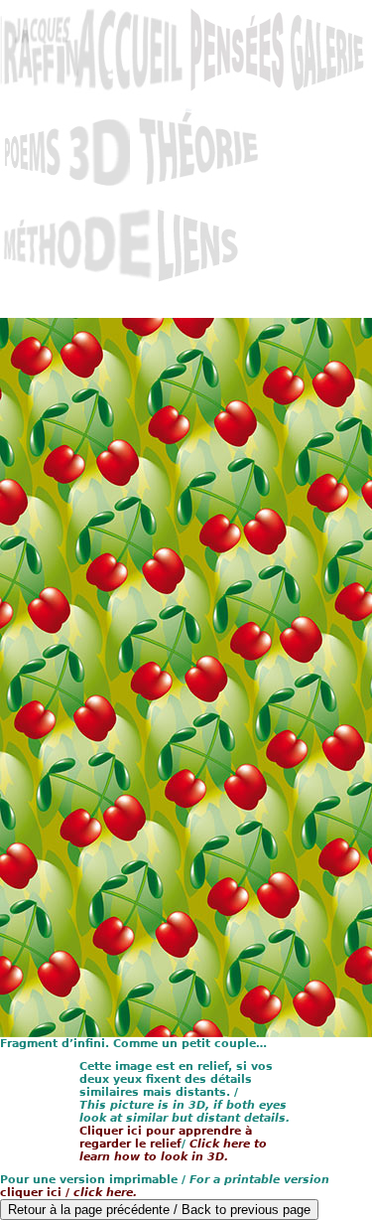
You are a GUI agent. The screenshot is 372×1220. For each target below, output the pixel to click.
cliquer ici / (68, 1192)
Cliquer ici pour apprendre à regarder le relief (165, 1137)
